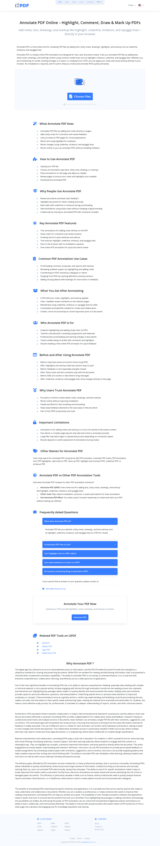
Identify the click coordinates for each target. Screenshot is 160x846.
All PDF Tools (99, 830)
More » (99, 2)
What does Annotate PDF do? (80, 521)
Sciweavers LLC (86, 842)
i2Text (39, 826)
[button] (132, 5)
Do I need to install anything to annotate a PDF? (80, 571)
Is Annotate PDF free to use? (80, 544)
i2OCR (74, 2)
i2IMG (67, 2)
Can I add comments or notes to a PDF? (80, 562)
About (97, 824)
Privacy (72, 838)
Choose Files (82, 96)
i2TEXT (81, 2)
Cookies (87, 838)
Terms (79, 838)
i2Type (53, 830)
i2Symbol (54, 826)
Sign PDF (46, 650)
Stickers (67, 830)
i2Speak (40, 830)
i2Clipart (67, 826)
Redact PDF (47, 646)
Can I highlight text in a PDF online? (80, 553)
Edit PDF (45, 643)
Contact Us (98, 827)
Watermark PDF (49, 653)
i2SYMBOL (90, 2)
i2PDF (60, 2)
